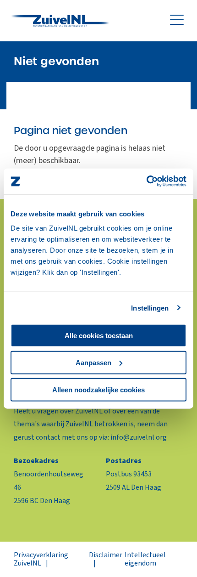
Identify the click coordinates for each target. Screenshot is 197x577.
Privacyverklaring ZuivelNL (41, 559)
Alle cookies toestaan (99, 335)
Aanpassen (93, 362)
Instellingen (150, 307)
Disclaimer (105, 555)
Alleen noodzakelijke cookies (98, 389)
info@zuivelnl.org (138, 437)
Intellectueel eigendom (145, 559)
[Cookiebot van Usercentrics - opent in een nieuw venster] (146, 181)
